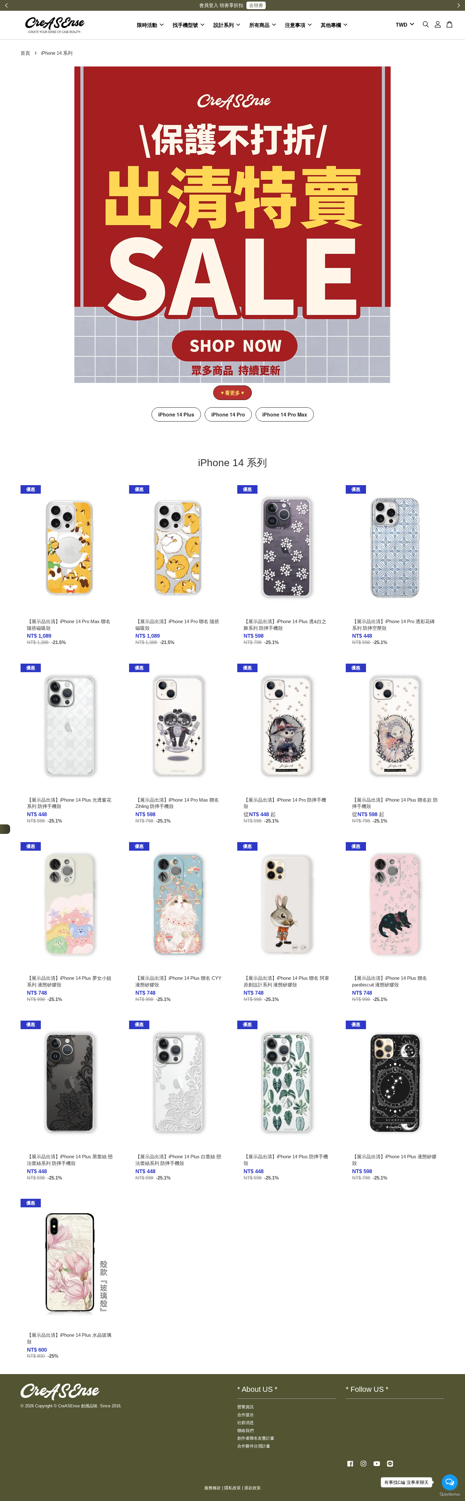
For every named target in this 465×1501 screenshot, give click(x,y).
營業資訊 (245, 1406)
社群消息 (245, 1422)
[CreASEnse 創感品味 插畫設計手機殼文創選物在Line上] (390, 1466)
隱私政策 (232, 1487)
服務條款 (212, 1487)
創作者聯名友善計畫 (255, 1438)
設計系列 (224, 25)
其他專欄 (331, 25)
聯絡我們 (245, 1430)
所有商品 (259, 25)
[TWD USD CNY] (404, 25)
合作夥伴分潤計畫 (253, 1446)
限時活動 (147, 25)
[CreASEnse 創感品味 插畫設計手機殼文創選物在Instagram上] (363, 1466)
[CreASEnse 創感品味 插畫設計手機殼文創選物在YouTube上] (376, 1466)
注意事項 (295, 25)
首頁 (25, 53)
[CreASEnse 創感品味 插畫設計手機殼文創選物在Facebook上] (350, 1466)
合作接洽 (245, 1414)
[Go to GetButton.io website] (450, 1494)
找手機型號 (185, 25)
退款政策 (252, 1487)
